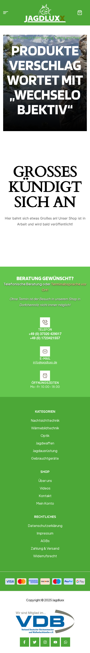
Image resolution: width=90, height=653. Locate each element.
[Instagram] (45, 642)
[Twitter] (34, 642)
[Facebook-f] (24, 642)
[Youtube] (55, 642)
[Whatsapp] (65, 642)
